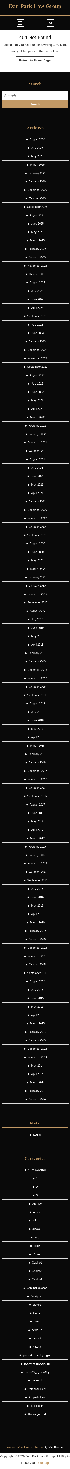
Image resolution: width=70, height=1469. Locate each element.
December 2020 (37, 509)
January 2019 (37, 661)
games (37, 1304)
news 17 (37, 1329)
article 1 (37, 1220)
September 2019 (37, 602)
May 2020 (37, 560)
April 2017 (37, 829)
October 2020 (37, 526)
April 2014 (37, 1074)
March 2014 (37, 1082)
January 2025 (37, 257)
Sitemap (43, 1463)
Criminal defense (37, 1287)
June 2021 (37, 476)
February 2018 (37, 754)
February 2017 (37, 846)
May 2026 (37, 156)
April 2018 (37, 737)
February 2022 (37, 425)
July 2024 (37, 290)
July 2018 (37, 711)
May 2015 (37, 1006)
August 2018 (37, 703)
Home (37, 1313)
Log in (37, 1134)
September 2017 (37, 796)
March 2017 (37, 838)
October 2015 (37, 964)
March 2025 (37, 240)
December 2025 (37, 189)
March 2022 (37, 417)
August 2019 (37, 610)
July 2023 (37, 324)
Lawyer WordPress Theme (24, 1447)
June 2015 (37, 998)
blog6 (37, 1245)
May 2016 (37, 905)
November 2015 (37, 956)
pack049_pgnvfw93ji (36, 1372)
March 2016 (37, 922)
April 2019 (37, 644)
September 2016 (37, 880)
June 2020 (37, 551)
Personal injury (37, 1388)
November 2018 (37, 678)
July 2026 (37, 147)
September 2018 (37, 695)
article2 (36, 1228)
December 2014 (37, 1048)
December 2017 (37, 770)
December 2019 (37, 594)
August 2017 (37, 804)
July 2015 (37, 989)
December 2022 (37, 349)
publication (36, 1405)
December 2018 (37, 669)
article (37, 1212)
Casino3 (37, 1271)
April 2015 (37, 1015)
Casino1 (37, 1262)
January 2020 (37, 585)
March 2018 (37, 745)
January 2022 (37, 434)
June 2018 (37, 720)
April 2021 (37, 493)
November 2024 (37, 265)
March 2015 (37, 1023)
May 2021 (37, 484)
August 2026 (37, 139)
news (37, 1321)
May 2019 (37, 636)
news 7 (36, 1338)
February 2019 (37, 653)
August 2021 (37, 459)
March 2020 (37, 568)
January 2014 (37, 1099)
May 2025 (37, 232)
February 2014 (37, 1090)
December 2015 (37, 947)
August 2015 (37, 981)
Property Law (37, 1397)
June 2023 (37, 333)
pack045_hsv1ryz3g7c (37, 1355)
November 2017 (37, 779)
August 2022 (37, 375)
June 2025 (37, 223)
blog (36, 1237)
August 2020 (37, 543)
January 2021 (37, 501)
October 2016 (37, 871)
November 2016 (37, 863)
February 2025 (37, 248)
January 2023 (37, 341)
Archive (37, 1203)
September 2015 (37, 972)
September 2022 (37, 366)
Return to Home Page (36, 61)
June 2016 (37, 897)
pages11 (37, 1380)
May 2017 (37, 821)
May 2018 (37, 728)
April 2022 (37, 408)
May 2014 (37, 1065)
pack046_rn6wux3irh (37, 1363)
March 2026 (37, 164)
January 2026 (37, 181)
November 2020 (37, 518)
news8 (37, 1346)
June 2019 (37, 627)
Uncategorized (37, 1414)
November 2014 (37, 1057)
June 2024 (37, 299)
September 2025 (37, 206)
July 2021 (37, 467)
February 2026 (37, 173)
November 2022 (37, 358)
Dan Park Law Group (35, 6)
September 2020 (37, 535)
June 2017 (37, 812)
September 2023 (37, 316)
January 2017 (37, 855)
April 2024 (37, 307)
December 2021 (37, 442)
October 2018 (37, 686)
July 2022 (37, 383)
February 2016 (37, 930)
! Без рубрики (37, 1169)
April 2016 (37, 914)
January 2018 (37, 762)
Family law (36, 1296)
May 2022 (37, 400)
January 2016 (37, 939)
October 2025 (37, 198)
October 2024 (37, 274)
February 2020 (37, 577)
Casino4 (37, 1279)
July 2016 (37, 888)
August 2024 (37, 282)
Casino (37, 1254)
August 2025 (37, 215)
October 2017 (37, 787)
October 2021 (37, 450)
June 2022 (37, 391)
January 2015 (37, 1040)
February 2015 (37, 1031)
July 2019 (37, 619)
